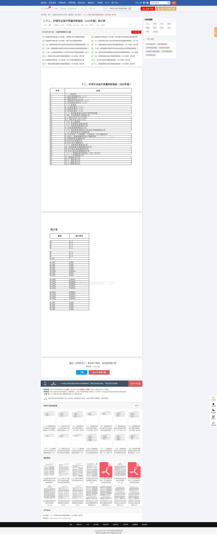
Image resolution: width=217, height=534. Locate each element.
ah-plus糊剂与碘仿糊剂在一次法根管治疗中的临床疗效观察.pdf (106, 481)
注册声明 (115, 524)
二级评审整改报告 (166, 51)
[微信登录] (144, 3)
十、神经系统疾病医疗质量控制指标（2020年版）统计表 (64, 64)
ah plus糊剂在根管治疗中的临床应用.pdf (78, 479)
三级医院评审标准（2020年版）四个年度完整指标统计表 (64, 60)
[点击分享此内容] (215, 32)
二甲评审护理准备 (151, 48)
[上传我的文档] (174, 3)
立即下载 (149, 9)
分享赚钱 (46, 9)
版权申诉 (73, 9)
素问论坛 (81, 3)
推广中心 (115, 3)
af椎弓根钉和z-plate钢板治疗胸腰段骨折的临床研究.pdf (91, 503)
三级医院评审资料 (164, 48)
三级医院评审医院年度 (152, 51)
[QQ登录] (147, 3)
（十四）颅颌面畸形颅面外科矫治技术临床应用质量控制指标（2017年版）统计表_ (73, 48)
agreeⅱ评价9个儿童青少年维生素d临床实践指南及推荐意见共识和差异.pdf (63, 481)
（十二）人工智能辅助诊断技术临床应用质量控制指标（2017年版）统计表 (78, 452)
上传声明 (125, 524)
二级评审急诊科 (150, 55)
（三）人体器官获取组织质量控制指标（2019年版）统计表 (92, 428)
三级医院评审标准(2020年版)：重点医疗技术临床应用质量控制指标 (117, 37)
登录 (140, 3)
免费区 (100, 3)
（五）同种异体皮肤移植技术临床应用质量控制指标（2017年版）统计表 (119, 52)
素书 (50, 25)
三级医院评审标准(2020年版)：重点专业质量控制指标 (63, 41)
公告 (87, 524)
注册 (136, 3)
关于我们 (96, 524)
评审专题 (71, 3)
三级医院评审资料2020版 (59, 15)
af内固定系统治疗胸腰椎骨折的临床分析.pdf (92, 480)
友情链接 (135, 524)
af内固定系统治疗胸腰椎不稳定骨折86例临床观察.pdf (49, 480)
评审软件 (62, 3)
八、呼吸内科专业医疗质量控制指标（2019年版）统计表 (64, 56)
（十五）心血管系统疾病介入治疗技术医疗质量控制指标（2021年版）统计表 (71, 52)
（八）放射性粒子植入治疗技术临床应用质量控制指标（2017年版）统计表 (120, 41)
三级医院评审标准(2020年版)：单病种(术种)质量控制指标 (65, 37)
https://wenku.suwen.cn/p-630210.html (60, 518)
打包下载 (136, 32)
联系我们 (144, 524)
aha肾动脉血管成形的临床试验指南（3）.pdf (120, 480)
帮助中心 (79, 524)
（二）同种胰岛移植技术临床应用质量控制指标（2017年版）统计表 (49, 429)
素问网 (43, 3)
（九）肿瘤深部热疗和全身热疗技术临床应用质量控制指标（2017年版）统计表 (72, 44)
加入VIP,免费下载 (167, 9)
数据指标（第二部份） (75, 15)
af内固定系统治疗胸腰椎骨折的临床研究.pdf (63, 503)
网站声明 (105, 524)
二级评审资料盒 (162, 44)
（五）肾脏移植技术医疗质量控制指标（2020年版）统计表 (114, 56)
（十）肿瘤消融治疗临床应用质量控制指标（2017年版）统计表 (116, 44)
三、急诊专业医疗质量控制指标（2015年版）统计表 (112, 60)
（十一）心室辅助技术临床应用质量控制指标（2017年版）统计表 (106, 452)
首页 (49, 15)
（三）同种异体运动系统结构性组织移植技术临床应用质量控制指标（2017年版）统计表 (63, 453)
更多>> (137, 406)
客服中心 (91, 3)
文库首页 (52, 3)
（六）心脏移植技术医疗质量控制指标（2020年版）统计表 (78, 428)
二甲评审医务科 (150, 44)
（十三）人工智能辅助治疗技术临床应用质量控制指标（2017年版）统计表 (49, 452)
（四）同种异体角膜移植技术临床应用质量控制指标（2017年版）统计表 (134, 452)
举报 (64, 9)
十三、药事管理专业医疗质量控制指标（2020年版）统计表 (114, 64)
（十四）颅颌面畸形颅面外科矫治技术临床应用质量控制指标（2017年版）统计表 (122, 48)
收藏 (56, 9)
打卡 (107, 3)
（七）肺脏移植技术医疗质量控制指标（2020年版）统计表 (134, 428)
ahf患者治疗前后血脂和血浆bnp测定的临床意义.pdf (120, 503)
